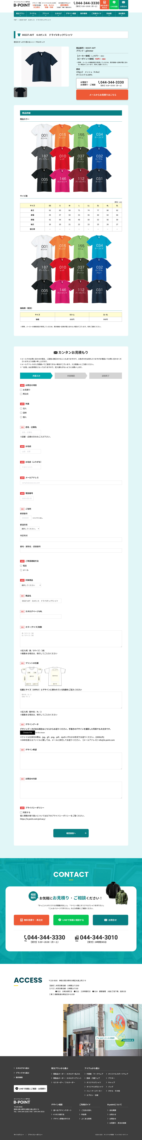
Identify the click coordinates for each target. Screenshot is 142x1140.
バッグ (110, 1086)
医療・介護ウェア (93, 1078)
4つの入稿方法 (58, 1114)
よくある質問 (86, 1118)
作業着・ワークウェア (95, 1074)
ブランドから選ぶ (22, 1072)
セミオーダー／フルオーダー (64, 1082)
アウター (111, 1078)
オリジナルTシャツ (94, 1082)
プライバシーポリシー (35, 1135)
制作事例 (19, 1077)
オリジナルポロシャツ (95, 1086)
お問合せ (112, 1118)
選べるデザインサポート (62, 1110)
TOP (15, 20)
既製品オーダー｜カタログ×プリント (67, 1078)
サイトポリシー (19, 1135)
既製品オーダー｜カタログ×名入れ (66, 1074)
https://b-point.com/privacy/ (32, 818)
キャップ (111, 1082)
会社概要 (112, 1110)
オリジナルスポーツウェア (118, 1074)
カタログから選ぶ (22, 1068)
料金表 (83, 1114)
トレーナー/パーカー (94, 1091)
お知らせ (112, 1114)
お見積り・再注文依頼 (117, 1123)
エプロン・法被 (92, 1095)
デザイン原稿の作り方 (61, 1118)
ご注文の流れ (86, 1110)
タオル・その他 (114, 1091)
